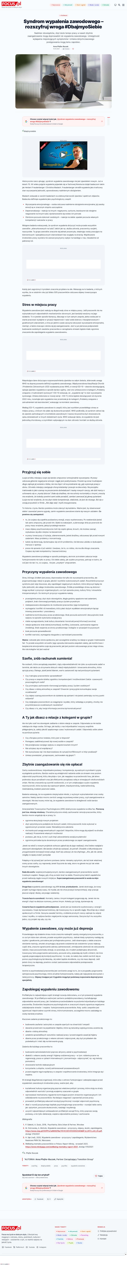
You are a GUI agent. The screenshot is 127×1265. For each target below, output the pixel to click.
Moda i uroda (94, 5)
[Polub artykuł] (73, 49)
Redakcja (104, 1235)
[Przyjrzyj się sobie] (108, 118)
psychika (64, 1166)
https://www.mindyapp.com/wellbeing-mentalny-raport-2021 (51, 1147)
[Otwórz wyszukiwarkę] (119, 5)
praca (56, 1166)
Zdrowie (106, 5)
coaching (34, 1166)
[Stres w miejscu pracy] (108, 117)
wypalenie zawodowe (78, 1166)
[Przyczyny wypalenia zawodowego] (108, 119)
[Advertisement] (63, 264)
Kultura (70, 1239)
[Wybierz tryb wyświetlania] (115, 5)
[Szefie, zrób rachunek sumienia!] (108, 120)
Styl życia (61, 1243)
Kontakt (103, 1239)
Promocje (80, 1239)
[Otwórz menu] (123, 5)
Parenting (84, 1235)
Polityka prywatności (108, 1231)
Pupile (71, 1243)
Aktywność (68, 5)
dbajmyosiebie (45, 1166)
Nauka (80, 1243)
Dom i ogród (81, 5)
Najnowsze (56, 5)
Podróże (60, 1239)
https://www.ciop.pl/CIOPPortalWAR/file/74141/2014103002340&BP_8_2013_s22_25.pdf (63, 1131)
